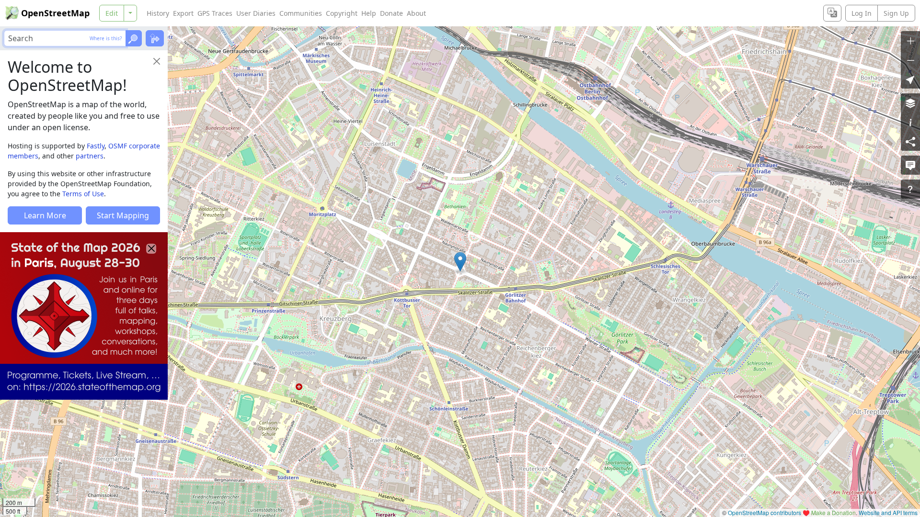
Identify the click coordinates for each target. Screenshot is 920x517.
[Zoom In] (910, 40)
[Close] (157, 61)
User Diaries (256, 13)
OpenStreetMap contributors (764, 512)
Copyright (341, 13)
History (158, 13)
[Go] (134, 38)
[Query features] (910, 189)
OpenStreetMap (55, 13)
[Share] (910, 141)
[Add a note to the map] (910, 165)
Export (183, 13)
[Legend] (910, 122)
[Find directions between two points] (155, 38)
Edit (111, 13)
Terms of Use (83, 193)
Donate (391, 13)
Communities (300, 13)
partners (90, 155)
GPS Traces (214, 13)
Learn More (45, 215)
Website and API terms (888, 512)
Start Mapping (123, 215)
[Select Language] (832, 13)
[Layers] (910, 102)
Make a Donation (833, 512)
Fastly (95, 145)
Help (368, 13)
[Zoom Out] (910, 59)
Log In (861, 13)
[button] (460, 261)
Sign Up (896, 13)
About (416, 13)
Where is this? (106, 38)
